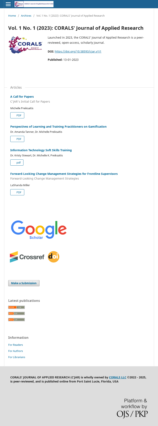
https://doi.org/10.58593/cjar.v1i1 (78, 51)
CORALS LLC (117, 377)
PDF (18, 115)
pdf (18, 162)
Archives (26, 15)
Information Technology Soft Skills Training (41, 150)
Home (12, 15)
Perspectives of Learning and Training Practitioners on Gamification (58, 126)
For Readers (15, 345)
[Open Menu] (8, 4)
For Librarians (16, 357)
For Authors (15, 351)
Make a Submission (24, 283)
